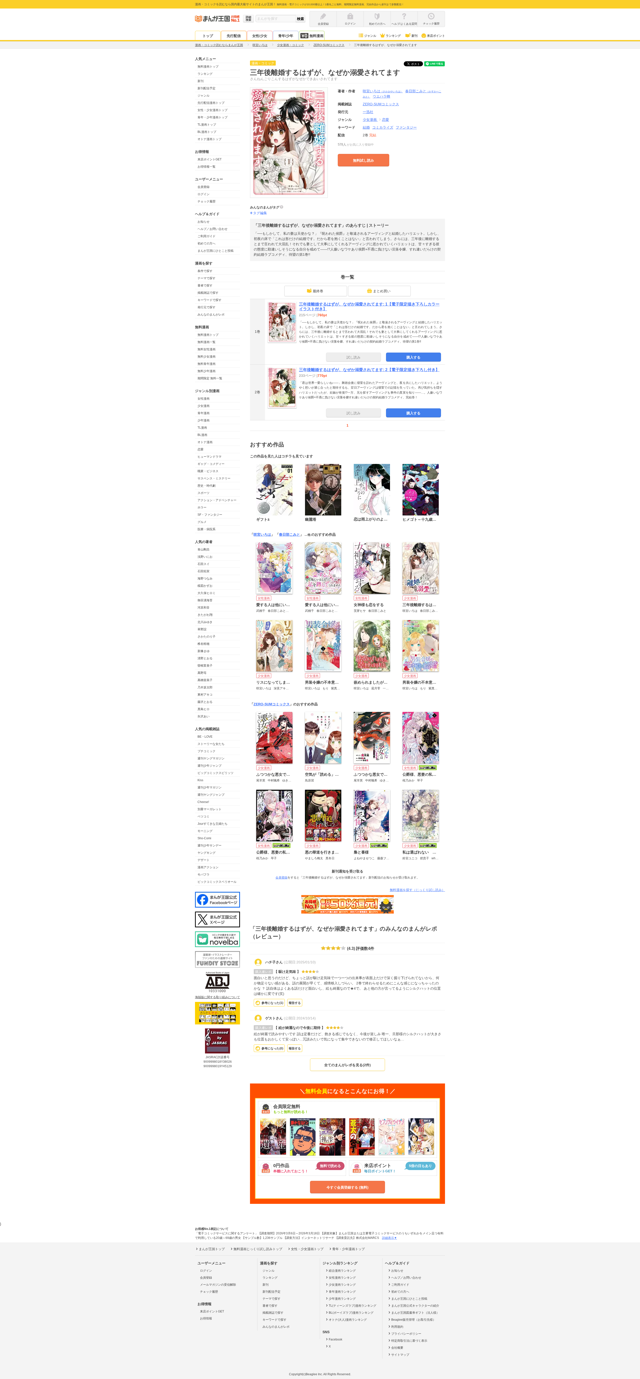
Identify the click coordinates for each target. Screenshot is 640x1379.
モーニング (205, 831)
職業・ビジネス (208, 471)
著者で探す (205, 285)
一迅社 (368, 112)
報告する (295, 1003)
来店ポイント (436, 36)
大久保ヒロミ (207, 593)
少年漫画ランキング (342, 1298)
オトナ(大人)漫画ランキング (348, 1319)
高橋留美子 (205, 680)
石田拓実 (204, 571)
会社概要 (397, 1347)
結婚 (366, 127)
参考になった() (272, 1003)
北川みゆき (205, 622)
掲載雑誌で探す (208, 293)
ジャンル (370, 36)
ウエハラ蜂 (381, 96)
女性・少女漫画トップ (213, 110)
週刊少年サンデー (210, 845)
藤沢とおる (205, 702)
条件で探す (205, 271)
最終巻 (318, 291)
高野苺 (202, 673)
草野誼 (202, 629)
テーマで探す (207, 278)
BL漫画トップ (207, 132)
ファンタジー (406, 127)
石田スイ (204, 564)
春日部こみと (289, 534)
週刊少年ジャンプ (210, 765)
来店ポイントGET (210, 159)
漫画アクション (208, 867)
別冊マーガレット (210, 809)
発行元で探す (207, 307)
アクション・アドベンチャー (217, 500)
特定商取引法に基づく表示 (409, 1340)
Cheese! (203, 802)
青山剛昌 (204, 549)
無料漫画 (317, 36)
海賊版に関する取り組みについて (217, 997)
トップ (207, 36)
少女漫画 (204, 406)
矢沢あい (204, 716)
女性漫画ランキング (342, 1277)
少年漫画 (204, 420)
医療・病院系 (207, 529)
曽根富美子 (205, 665)
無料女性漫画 (207, 349)
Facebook (335, 1339)
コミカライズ (382, 127)
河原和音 (204, 607)
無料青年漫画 (207, 364)
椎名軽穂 (204, 644)
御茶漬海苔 (205, 600)
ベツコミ (204, 816)
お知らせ (204, 221)
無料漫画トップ (208, 66)
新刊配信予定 (207, 88)
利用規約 (397, 1326)
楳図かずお (205, 586)
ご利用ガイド (207, 236)
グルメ (202, 522)
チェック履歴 (207, 201)
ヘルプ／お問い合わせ (213, 229)
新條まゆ (204, 651)
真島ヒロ (204, 709)
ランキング (393, 36)
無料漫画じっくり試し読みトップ (258, 1249)
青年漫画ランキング (342, 1291)
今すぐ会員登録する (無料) (347, 1187)
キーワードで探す (210, 300)
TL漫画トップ (207, 124)
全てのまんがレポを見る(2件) (347, 1065)
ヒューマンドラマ (210, 456)
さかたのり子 (207, 636)
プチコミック (207, 751)
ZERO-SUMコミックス (272, 704)
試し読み (353, 357)
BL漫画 (202, 435)
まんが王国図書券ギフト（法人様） (415, 1312)
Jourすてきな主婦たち (213, 823)
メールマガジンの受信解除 (218, 1284)
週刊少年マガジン (210, 787)
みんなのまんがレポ (211, 314)
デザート (204, 860)
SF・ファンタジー (210, 514)
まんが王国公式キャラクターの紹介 (415, 1305)
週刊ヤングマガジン (211, 758)
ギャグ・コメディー (211, 464)
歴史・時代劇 (207, 485)
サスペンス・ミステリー (214, 478)
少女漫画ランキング (342, 1284)
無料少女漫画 (207, 356)
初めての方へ (207, 243)
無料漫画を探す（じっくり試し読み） (417, 890)
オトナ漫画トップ (210, 139)
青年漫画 (204, 413)
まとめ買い (381, 291)
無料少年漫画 (207, 371)
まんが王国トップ (212, 1249)
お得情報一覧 (207, 166)
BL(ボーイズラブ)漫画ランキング (351, 1312)
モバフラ (204, 874)
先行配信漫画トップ (211, 103)
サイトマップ (400, 1354)
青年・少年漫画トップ (213, 117)
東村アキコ (205, 694)
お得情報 (206, 1318)
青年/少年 (285, 36)
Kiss (200, 780)
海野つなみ (205, 578)
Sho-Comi (204, 838)
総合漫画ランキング (342, 1270)
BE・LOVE (205, 736)
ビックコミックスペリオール (217, 882)
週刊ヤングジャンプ (211, 794)
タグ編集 (260, 213)
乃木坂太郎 (205, 687)
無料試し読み (363, 160)
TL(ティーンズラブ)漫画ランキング (352, 1305)
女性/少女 (259, 36)
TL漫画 (202, 427)
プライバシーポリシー (406, 1333)
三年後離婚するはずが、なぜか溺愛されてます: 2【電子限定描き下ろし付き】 (369, 370)
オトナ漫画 (205, 442)
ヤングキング (207, 853)
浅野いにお (205, 557)
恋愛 (201, 449)
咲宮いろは (383, 91)
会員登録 (204, 187)
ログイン (204, 194)
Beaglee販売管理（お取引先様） (413, 1319)
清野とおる (205, 658)
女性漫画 (204, 398)
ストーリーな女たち (211, 744)
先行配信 (234, 36)
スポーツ (204, 493)
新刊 (415, 36)
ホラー (202, 507)
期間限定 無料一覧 (210, 378)
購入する (413, 357)
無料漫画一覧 (207, 342)
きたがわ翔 (205, 615)
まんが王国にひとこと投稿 (216, 250)
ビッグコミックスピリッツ (216, 773)
